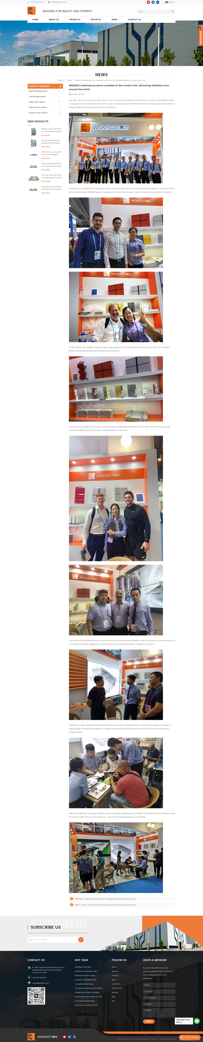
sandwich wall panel (83, 967)
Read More (45, 135)
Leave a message (191, 1037)
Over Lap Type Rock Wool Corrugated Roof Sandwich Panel (51, 176)
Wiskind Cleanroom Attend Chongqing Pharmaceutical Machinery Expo (111, 899)
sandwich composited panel (86, 971)
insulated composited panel (85, 980)
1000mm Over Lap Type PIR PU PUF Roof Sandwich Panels (51, 153)
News (114, 980)
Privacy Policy (117, 988)
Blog (113, 997)
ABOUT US (54, 19)
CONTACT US (134, 19)
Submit (149, 1021)
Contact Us (116, 984)
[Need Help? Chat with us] (197, 1021)
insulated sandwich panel (85, 1001)
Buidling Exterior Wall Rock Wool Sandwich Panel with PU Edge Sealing (51, 130)
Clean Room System (37, 102)
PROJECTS (96, 19)
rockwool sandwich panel (85, 975)
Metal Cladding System (38, 91)
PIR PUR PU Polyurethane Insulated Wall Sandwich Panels (50, 142)
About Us (115, 971)
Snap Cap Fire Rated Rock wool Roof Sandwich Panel (51, 164)
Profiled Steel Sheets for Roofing (87, 992)
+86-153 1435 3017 (36, 2)
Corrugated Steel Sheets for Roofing (88, 988)
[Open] (201, 35)
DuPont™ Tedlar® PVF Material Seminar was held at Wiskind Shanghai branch (108, 905)
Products (74, 19)
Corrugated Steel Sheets (84, 984)
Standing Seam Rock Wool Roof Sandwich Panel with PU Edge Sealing (51, 188)
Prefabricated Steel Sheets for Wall (88, 997)
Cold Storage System (37, 96)
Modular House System (38, 112)
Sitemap (115, 992)
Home (35, 19)
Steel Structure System (38, 107)
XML (113, 1001)
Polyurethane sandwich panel (86, 1005)
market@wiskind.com (58, 2)
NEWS (114, 19)
